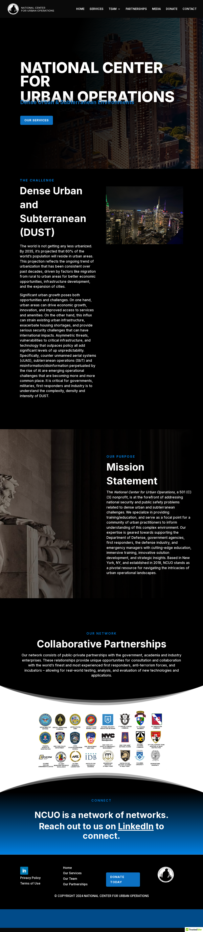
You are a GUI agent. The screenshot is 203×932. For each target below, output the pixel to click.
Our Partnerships (75, 884)
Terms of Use (30, 883)
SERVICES (96, 9)
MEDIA (156, 9)
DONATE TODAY (117, 879)
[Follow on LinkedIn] (24, 871)
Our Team (70, 879)
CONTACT (190, 9)
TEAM (113, 9)
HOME (80, 9)
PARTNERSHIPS (136, 9)
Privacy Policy (30, 878)
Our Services (36, 120)
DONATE (171, 9)
